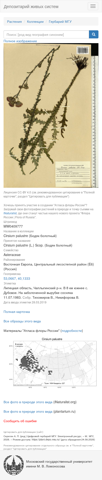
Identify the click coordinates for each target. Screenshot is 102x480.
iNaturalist (10, 213)
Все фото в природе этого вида (28, 401)
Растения (14, 21)
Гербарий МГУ (60, 21)
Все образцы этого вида (22, 321)
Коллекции (35, 21)
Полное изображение (20, 40)
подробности (72, 330)
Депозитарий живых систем (31, 6)
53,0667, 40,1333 (17, 278)
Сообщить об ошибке (20, 420)
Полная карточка (17, 311)
